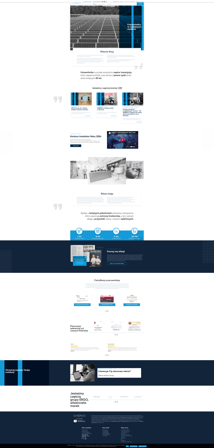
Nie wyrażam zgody (133, 446)
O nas (128, 1)
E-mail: (87, 433)
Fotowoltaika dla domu (116, 421)
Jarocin (119, 417)
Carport (121, 1)
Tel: (85, 432)
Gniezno (110, 417)
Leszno (107, 417)
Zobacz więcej (75, 145)
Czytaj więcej (88, 115)
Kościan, (122, 417)
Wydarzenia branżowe (76, 106)
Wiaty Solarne (123, 433)
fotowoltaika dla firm (125, 421)
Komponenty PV (116, 1)
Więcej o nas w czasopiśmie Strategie (117, 263)
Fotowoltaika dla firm (125, 432)
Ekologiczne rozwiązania (128, 106)
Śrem (117, 417)
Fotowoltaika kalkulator (125, 434)
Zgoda (127, 446)
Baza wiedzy (132, 1)
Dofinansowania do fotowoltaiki (126, 435)
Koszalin (103, 419)
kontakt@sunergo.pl (87, 1)
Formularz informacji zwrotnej (126, 441)
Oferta (88, 4)
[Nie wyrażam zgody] (212, 445)
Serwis (142, 1)
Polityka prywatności (142, 446)
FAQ (125, 1)
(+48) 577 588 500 (96, 1)
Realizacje (109, 4)
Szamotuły (136, 417)
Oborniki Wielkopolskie (128, 417)
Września (114, 417)
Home (85, 4)
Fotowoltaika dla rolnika (125, 431)
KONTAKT (140, 3)
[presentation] (106, 311)
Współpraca (138, 1)
